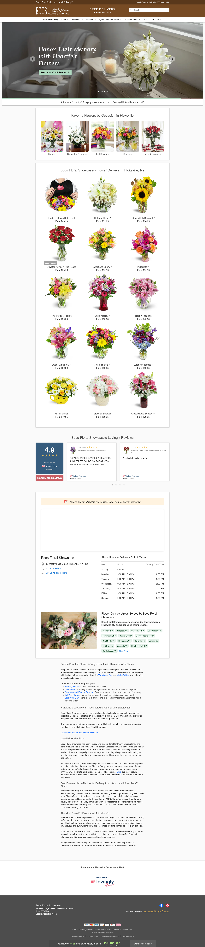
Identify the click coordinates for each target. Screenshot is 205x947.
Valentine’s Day (105, 675)
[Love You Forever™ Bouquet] (126, 450)
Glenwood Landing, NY (145, 636)
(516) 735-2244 (53, 568)
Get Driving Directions (56, 572)
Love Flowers (71, 689)
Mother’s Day (123, 675)
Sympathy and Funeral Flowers (79, 692)
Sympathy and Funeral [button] (109, 19)
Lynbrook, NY (122, 646)
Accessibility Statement (110, 936)
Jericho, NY (153, 641)
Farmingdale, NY (109, 636)
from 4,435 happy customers (82, 102)
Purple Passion (83, 450)
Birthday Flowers (72, 686)
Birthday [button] (90, 19)
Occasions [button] (76, 19)
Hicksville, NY (139, 641)
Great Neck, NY (108, 641)
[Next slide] (172, 59)
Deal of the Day (50, 19)
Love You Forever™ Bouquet (141, 450)
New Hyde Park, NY (139, 646)
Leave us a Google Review (156, 911)
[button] (112, 484)
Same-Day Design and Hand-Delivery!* (54, 2)
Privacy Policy (92, 936)
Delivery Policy (128, 936)
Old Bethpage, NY (109, 651)
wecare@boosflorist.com (46, 913)
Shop (119, 771)
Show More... (124, 651)
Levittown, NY (107, 646)
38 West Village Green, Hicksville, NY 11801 (55, 908)
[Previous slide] (32, 59)
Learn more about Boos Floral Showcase (79, 732)
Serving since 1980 (128, 102)
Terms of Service (77, 936)
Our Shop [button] (155, 19)
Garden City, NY (126, 636)
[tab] (102, 91)
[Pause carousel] (98, 91)
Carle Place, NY (137, 631)
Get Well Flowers (72, 694)
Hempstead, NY (124, 641)
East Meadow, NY (154, 631)
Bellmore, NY (107, 631)
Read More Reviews (49, 478)
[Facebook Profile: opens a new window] (161, 905)
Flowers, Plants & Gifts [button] (135, 19)
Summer (64, 19)
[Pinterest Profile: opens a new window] (167, 905)
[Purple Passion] (73, 450)
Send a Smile (47, 68)
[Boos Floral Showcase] (56, 10)
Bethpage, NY (122, 631)
